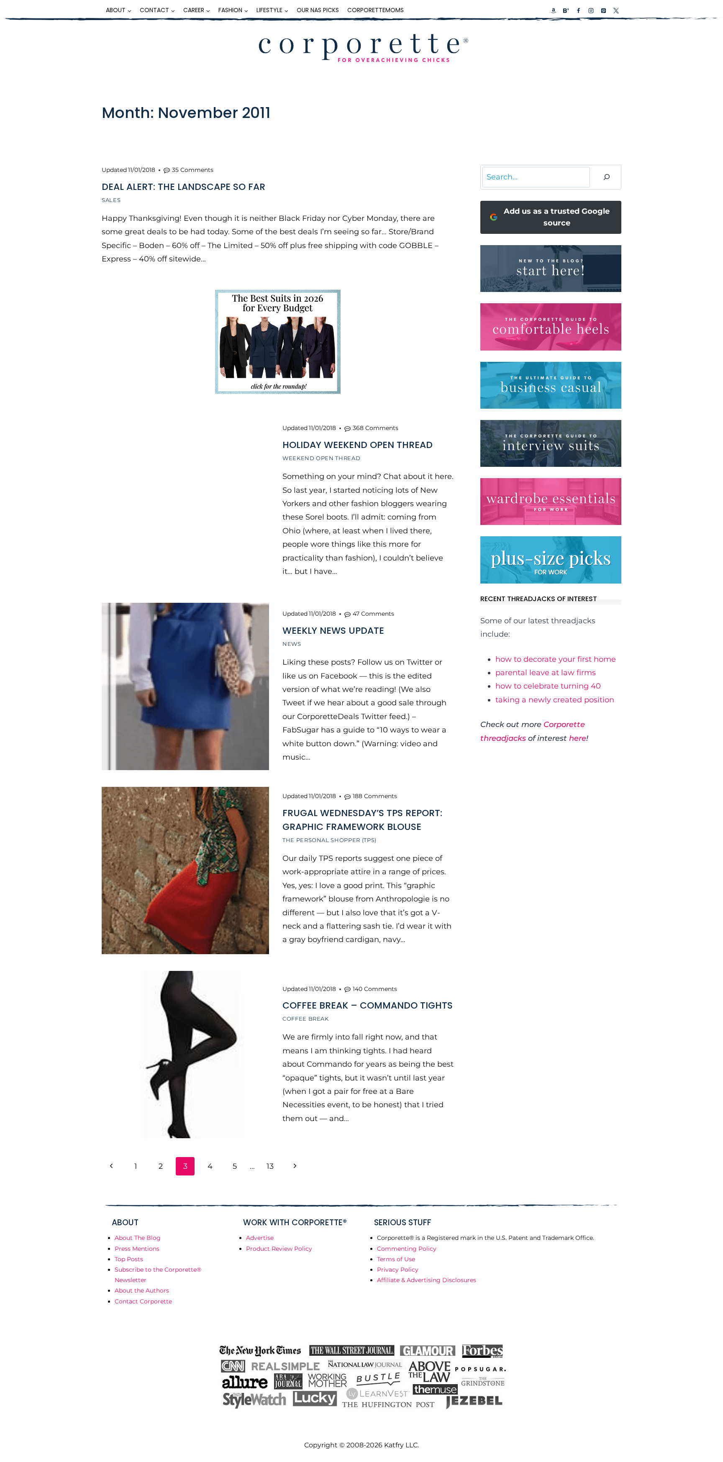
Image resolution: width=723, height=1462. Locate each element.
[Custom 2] (565, 10)
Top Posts (129, 1259)
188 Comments (375, 796)
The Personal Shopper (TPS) (329, 840)
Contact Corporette (143, 1301)
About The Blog (138, 1238)
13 (270, 1166)
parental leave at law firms (545, 672)
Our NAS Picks (318, 10)
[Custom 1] (553, 10)
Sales (111, 200)
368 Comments (375, 428)
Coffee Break (305, 1018)
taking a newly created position (554, 699)
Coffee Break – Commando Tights (367, 1005)
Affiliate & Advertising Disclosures (426, 1280)
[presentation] (185, 502)
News (291, 643)
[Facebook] (578, 10)
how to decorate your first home (555, 659)
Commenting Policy (406, 1248)
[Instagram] (590, 10)
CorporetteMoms (375, 10)
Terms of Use (396, 1259)
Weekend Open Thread (321, 458)
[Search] (606, 177)
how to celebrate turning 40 (548, 686)
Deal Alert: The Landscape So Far (183, 186)
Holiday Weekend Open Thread (357, 444)
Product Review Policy (279, 1248)
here (577, 738)
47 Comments (373, 613)
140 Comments (375, 989)
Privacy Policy (397, 1269)
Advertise (260, 1238)
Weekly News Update (333, 630)
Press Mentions (137, 1248)
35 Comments (192, 170)
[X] (615, 10)
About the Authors (142, 1290)
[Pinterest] (603, 10)
